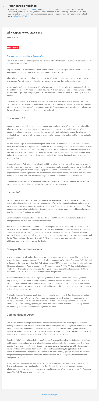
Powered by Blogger (49, 395)
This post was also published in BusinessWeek (26, 56)
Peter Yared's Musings (22, 5)
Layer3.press (46, 9)
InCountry (33, 9)
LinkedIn (16, 16)
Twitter (26, 16)
